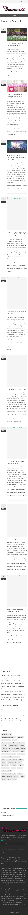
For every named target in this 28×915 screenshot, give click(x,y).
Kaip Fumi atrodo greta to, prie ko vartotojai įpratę (13, 694)
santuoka (24, 639)
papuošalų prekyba (6, 759)
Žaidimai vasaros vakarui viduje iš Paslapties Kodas (13, 689)
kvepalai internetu (6, 751)
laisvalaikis (15, 751)
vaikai (3, 776)
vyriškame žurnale (5, 853)
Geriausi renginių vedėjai (15, 539)
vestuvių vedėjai (18, 268)
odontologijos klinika (7, 756)
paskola (15, 759)
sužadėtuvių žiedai (6, 770)
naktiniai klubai (10, 188)
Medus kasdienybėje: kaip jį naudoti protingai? (12, 691)
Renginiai (18, 71)
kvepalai (23, 748)
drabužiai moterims (6, 742)
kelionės (22, 745)
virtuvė (22, 776)
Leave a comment (20, 75)
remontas (21, 765)
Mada (20, 489)
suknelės (20, 768)
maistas (22, 751)
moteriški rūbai (5, 754)
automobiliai (20, 737)
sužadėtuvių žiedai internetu (8, 773)
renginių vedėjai (10, 569)
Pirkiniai (9, 492)
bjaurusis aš (14, 414)
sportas (13, 768)
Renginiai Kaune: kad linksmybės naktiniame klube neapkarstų (16, 157)
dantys (8, 740)
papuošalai (16, 756)
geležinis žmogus (11, 418)
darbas (14, 740)
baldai (3, 740)
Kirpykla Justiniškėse (6, 858)
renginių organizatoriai (20, 566)
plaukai (19, 762)
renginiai (16, 188)
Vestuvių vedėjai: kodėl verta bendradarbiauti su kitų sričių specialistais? (16, 234)
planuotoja (9, 421)
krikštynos (12, 495)
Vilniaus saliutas (13, 346)
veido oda (9, 776)
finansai (15, 742)
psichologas (13, 765)
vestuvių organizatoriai (20, 131)
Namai (23, 489)
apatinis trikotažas (6, 734)
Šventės (23, 71)
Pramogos (13, 71)
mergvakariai (19, 639)
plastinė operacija (12, 762)
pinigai (3, 762)
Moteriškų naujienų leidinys (7, 815)
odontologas (21, 754)
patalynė (21, 759)
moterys (13, 754)
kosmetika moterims (14, 748)
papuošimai (18, 495)
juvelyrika (4, 745)
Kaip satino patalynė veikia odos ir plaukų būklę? (12, 686)
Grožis (17, 489)
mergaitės (12, 639)
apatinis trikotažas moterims (8, 737)
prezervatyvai (5, 765)
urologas (20, 773)
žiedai (14, 779)
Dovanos (13, 489)
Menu (21, 1)
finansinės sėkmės (22, 414)
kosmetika (4, 748)
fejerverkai (19, 342)
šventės (12, 75)
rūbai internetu (5, 768)
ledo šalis (21, 418)
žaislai (9, 779)
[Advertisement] (10, 657)
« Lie (2, 725)
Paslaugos (13, 128)
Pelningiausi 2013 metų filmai (16, 389)
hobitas (17, 418)
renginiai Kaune (23, 188)
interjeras (21, 742)
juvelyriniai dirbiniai (13, 745)
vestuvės (12, 131)
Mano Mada (3, 812)
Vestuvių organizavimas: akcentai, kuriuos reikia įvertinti (15, 96)
